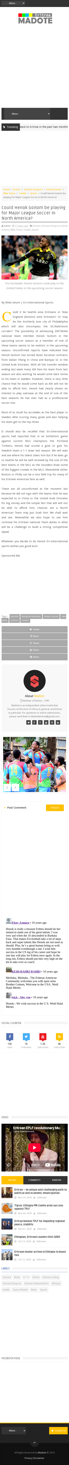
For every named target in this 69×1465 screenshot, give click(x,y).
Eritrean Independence (36, 1283)
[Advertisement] (34, 67)
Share (36, 636)
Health (6, 1289)
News (34, 1289)
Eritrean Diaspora (33, 189)
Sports (33, 193)
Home (6, 189)
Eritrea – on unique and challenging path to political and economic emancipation (40, 1191)
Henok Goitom (54, 189)
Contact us (60, 1430)
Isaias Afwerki (20, 1289)
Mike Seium (9, 193)
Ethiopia (56, 1283)
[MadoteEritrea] (28, 722)
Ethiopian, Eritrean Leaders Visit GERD (37, 1237)
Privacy (28, 1458)
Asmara (7, 1277)
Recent (12, 1180)
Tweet (36, 629)
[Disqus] (34, 864)
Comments (34, 1180)
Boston (16, 189)
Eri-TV (26, 1277)
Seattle (22, 193)
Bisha (17, 1277)
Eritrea (36, 1277)
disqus (55, 807)
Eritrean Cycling (51, 1277)
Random (56, 1180)
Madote (42, 1452)
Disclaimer (38, 1458)
